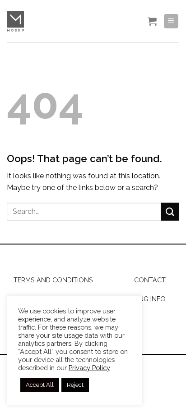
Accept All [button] (40, 384)
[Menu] (171, 21)
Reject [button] (75, 384)
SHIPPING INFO (142, 299)
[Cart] (152, 21)
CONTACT (150, 280)
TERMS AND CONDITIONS (53, 280)
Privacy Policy (89, 367)
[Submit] (170, 211)
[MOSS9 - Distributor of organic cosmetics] (66, 21)
